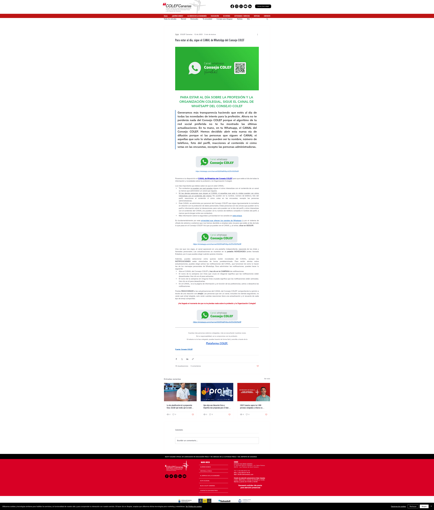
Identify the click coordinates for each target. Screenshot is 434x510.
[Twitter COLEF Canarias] (171, 476)
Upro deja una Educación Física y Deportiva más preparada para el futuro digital (216, 406)
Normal (183, 19)
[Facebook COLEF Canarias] (167, 476)
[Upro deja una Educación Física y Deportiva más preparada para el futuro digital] (217, 392)
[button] (267, 16)
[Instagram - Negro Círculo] (175, 476)
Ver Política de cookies (194, 506)
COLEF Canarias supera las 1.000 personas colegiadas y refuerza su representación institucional (251, 406)
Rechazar (413, 506)
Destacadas (194, 19)
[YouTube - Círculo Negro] (184, 476)
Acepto (424, 506)
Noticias (240, 19)
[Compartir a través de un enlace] (193, 359)
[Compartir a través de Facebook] (176, 359)
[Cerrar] (431, 506)
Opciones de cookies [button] (398, 506)
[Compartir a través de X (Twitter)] (182, 359)
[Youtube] (245, 6)
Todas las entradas (170, 19)
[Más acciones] (257, 34)
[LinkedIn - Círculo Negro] (180, 476)
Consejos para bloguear (225, 19)
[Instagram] (236, 6)
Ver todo (267, 379)
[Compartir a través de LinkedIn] (187, 359)
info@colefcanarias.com (245, 474)
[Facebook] (232, 6)
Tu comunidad (207, 19)
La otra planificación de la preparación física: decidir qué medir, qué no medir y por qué (180, 406)
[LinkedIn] (250, 6)
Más (248, 19)
